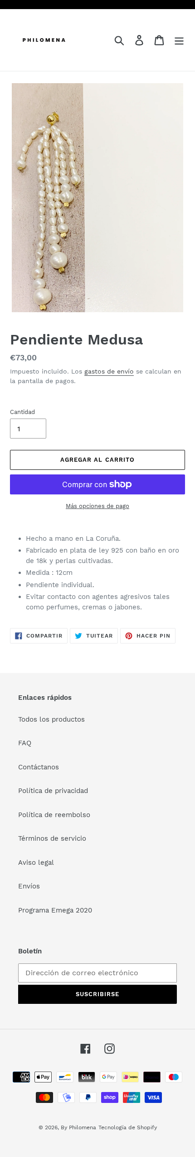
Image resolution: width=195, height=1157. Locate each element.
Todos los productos (51, 719)
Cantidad (22, 412)
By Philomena (78, 1127)
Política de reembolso (54, 815)
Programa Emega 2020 (55, 910)
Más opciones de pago (97, 506)
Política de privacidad (53, 791)
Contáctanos (38, 767)
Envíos (29, 886)
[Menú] (179, 40)
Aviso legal (36, 862)
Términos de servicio (52, 838)
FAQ (24, 743)
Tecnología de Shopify (127, 1127)
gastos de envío (109, 371)
